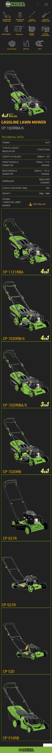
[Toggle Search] (37, 4)
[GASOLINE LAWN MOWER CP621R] (26, 574)
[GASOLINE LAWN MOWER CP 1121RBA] (26, 241)
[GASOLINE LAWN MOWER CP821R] (26, 508)
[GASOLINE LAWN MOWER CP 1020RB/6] (26, 308)
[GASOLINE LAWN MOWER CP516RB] (26, 707)
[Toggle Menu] (46, 4)
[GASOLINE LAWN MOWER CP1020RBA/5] (26, 375)
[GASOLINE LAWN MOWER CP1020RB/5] (26, 441)
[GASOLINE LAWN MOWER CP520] (26, 641)
